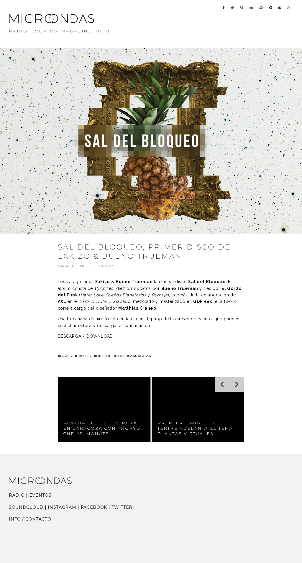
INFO (103, 31)
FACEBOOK (94, 507)
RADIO (18, 31)
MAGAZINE (76, 31)
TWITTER (121, 507)
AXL (62, 301)
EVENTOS (44, 31)
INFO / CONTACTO (30, 519)
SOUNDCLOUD (26, 507)
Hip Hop (103, 356)
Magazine (67, 266)
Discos (84, 356)
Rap (120, 356)
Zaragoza (140, 356)
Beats (66, 356)
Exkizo (102, 281)
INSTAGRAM (62, 507)
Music (85, 266)
